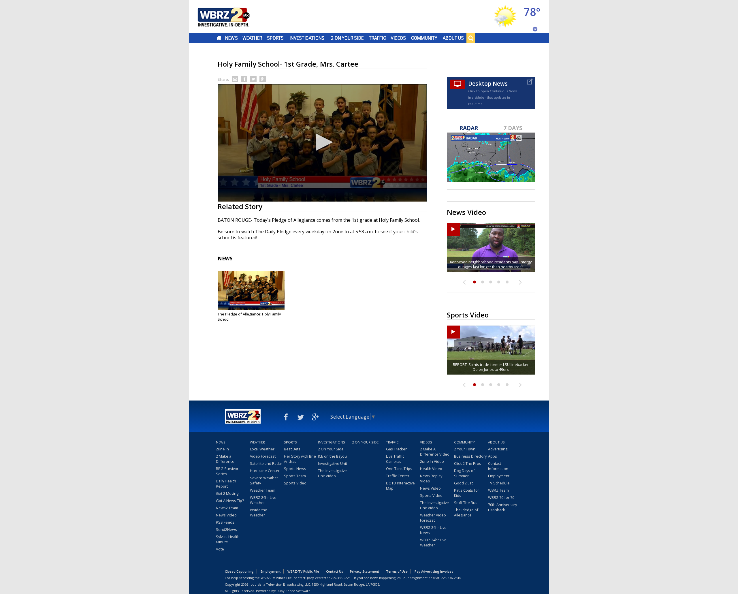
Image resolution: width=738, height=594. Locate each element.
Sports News (295, 468)
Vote (220, 549)
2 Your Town (464, 449)
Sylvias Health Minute (228, 539)
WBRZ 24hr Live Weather (263, 500)
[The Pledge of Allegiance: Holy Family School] (251, 290)
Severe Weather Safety (264, 480)
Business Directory (470, 456)
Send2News (226, 529)
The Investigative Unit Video (332, 473)
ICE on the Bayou (332, 456)
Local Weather (262, 449)
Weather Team (262, 490)
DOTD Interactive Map (400, 485)
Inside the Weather (258, 512)
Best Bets (292, 449)
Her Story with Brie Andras (300, 459)
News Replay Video (431, 478)
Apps (492, 456)
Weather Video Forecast (433, 517)
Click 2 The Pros (467, 463)
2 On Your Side (347, 38)
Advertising (497, 449)
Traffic (377, 38)
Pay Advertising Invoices (434, 571)
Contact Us (334, 571)
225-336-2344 (451, 578)
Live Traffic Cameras (395, 459)
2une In (222, 449)
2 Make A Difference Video (434, 451)
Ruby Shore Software (293, 591)
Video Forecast (263, 456)
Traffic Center (397, 475)
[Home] (230, 16)
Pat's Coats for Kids (466, 493)
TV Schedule (499, 483)
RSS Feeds (225, 522)
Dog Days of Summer (464, 473)
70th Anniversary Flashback (502, 507)
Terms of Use (397, 571)
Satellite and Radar (266, 463)
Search (470, 38)
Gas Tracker (396, 449)
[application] (322, 143)
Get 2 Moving (227, 493)
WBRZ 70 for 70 (501, 497)
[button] (322, 142)
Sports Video (295, 483)
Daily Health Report (226, 483)
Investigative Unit (332, 463)
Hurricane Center (265, 470)
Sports (275, 38)
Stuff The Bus (465, 502)
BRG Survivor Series (227, 471)
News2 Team (227, 507)
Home (218, 38)
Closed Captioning (239, 571)
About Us (453, 38)
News (231, 38)
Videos (398, 38)
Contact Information (498, 466)
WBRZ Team (498, 490)
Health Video (431, 468)
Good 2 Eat (463, 483)
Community (424, 38)
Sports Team (295, 475)
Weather (252, 38)
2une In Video (432, 461)
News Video (226, 515)
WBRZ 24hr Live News (433, 530)
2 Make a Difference (225, 459)
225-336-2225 (340, 578)
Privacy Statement (364, 571)
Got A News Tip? (230, 500)
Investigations (307, 38)
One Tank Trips (399, 468)
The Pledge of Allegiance (466, 512)
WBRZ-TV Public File (303, 571)
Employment (498, 475)
